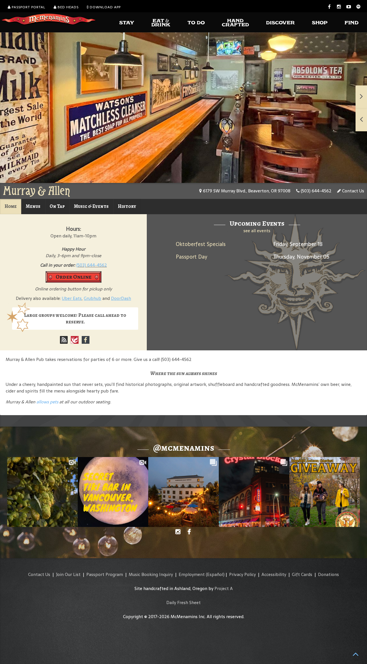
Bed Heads (67, 7)
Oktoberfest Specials (201, 244)
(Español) (215, 574)
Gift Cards (302, 574)
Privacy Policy (242, 574)
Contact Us (352, 190)
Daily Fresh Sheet (183, 602)
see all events (256, 231)
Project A (223, 588)
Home (11, 206)
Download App (105, 7)
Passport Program (104, 574)
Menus (33, 206)
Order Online (73, 277)
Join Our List (68, 574)
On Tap (57, 206)
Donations (328, 574)
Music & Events (91, 206)
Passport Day (191, 257)
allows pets (47, 401)
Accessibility (273, 574)
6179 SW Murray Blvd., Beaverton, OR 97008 (246, 190)
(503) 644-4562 (315, 190)
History (127, 206)
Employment (192, 574)
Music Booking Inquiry (151, 574)
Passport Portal (28, 7)
